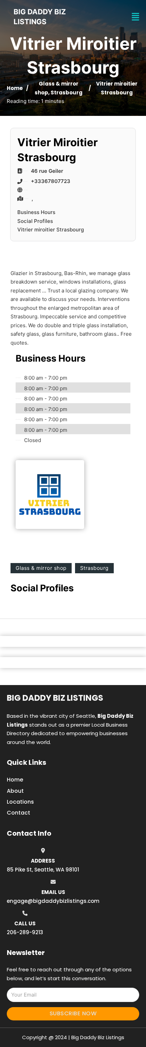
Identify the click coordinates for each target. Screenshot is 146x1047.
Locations (20, 802)
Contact (18, 813)
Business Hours (36, 212)
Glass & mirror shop (41, 568)
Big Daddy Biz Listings (55, 697)
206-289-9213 (25, 932)
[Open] (135, 17)
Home (15, 88)
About (15, 791)
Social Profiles (35, 221)
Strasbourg (67, 92)
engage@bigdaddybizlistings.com (53, 901)
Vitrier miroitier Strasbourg (50, 229)
